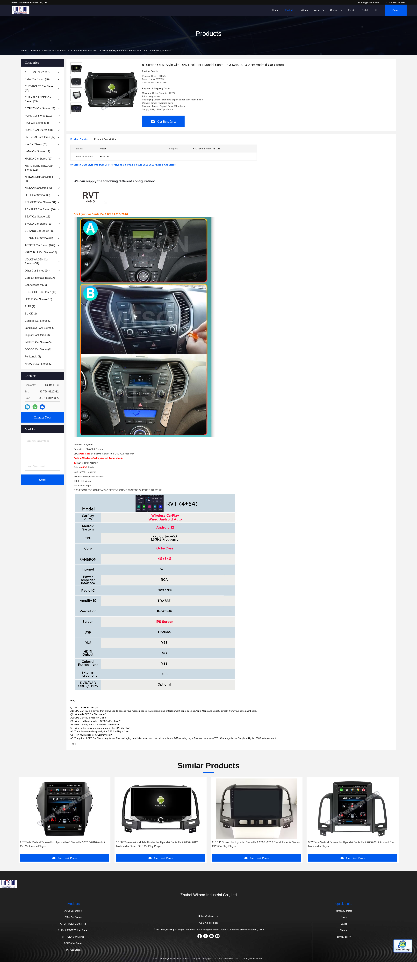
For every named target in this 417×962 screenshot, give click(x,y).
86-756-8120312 (398, 2)
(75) (36, 144)
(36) (40, 209)
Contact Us (336, 10)
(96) (37, 79)
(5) (38, 342)
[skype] (27, 407)
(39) (38, 99)
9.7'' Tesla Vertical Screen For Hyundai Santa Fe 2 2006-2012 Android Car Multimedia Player (351, 844)
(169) (40, 245)
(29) (40, 108)
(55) (39, 88)
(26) (36, 285)
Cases (344, 923)
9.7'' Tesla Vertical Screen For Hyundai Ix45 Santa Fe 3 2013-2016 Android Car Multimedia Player (63, 844)
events (351, 10)
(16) (39, 231)
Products (289, 10)
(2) (30, 306)
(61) (39, 188)
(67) (40, 137)
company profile (344, 910)
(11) (40, 292)
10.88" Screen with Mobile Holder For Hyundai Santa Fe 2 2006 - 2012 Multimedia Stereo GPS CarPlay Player (157, 844)
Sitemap (344, 930)
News (344, 917)
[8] (110, 90)
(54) (37, 270)
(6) (38, 349)
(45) (39, 178)
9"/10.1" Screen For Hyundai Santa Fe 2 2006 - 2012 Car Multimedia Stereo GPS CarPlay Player (256, 844)
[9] (256, 808)
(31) (40, 202)
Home (275, 10)
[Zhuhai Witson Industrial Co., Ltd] (20, 10)
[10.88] (160, 808)
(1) (38, 320)
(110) (38, 115)
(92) (39, 167)
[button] (24, 816)
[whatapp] (35, 407)
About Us (319, 10)
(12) (37, 151)
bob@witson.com (370, 2)
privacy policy (344, 936)
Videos (304, 10)
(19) (38, 223)
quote (395, 10)
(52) (36, 261)
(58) (39, 130)
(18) (41, 252)
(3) (37, 335)
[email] (42, 407)
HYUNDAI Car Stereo (55, 50)
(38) (37, 122)
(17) (38, 158)
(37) (39, 238)
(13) (37, 216)
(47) (37, 72)
